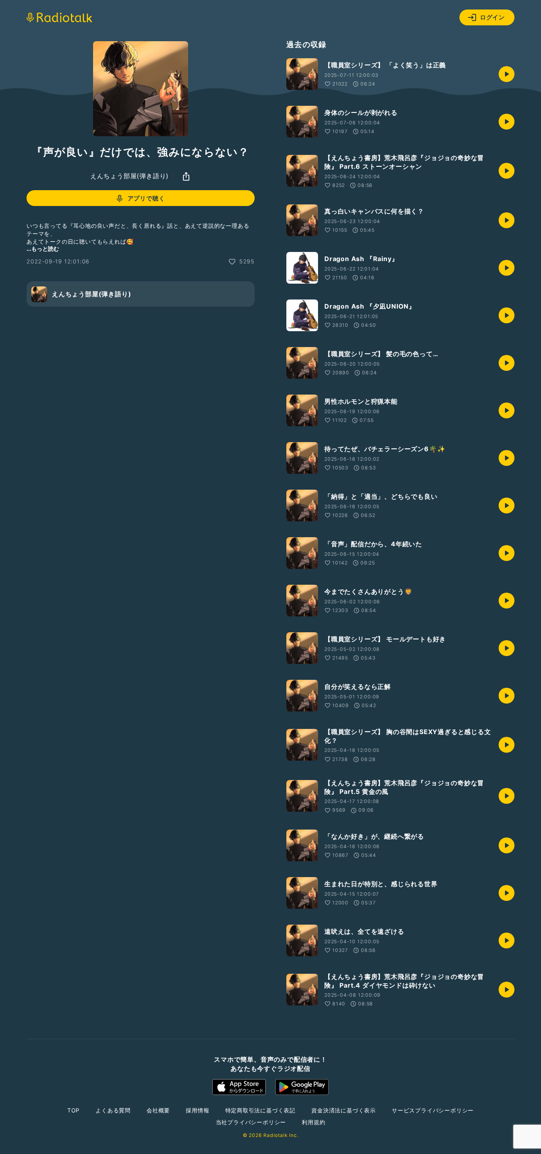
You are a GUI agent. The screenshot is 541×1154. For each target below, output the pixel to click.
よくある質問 (113, 1110)
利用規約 (313, 1122)
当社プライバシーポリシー (251, 1122)
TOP (73, 1110)
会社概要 (158, 1110)
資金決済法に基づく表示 (343, 1110)
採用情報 (197, 1110)
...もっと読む (43, 249)
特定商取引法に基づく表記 (260, 1110)
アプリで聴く (146, 198)
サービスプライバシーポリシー (433, 1110)
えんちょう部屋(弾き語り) (129, 176)
